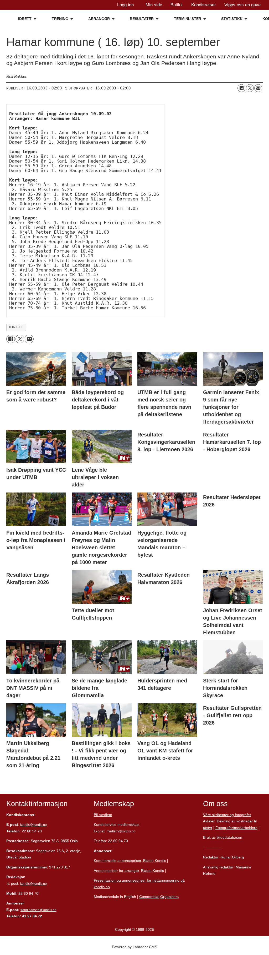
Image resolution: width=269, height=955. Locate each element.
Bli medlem (103, 815)
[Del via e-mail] (258, 88)
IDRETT (25, 19)
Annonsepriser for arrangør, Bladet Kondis (129, 870)
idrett (16, 327)
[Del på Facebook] (241, 88)
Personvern (212, 847)
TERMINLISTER (187, 19)
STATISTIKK (231, 19)
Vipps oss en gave (242, 4)
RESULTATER (142, 19)
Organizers (169, 896)
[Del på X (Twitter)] (250, 88)
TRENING (60, 19)
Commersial (149, 896)
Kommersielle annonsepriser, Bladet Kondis (130, 860)
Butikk (176, 4)
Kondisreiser (203, 4)
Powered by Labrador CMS (134, 947)
